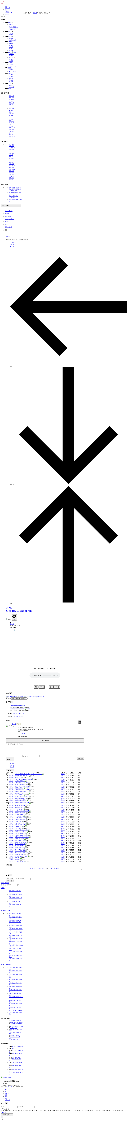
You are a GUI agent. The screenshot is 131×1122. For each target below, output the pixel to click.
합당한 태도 (18, 821)
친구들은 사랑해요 (20, 835)
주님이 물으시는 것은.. (11, 131)
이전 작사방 (12, 71)
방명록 (11, 81)
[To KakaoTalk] (40, 696)
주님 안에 (17, 859)
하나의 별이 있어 (19, 847)
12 (18, 1035)
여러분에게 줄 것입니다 (21, 775)
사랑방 (10, 73)
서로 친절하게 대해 (20, 823)
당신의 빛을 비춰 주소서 (12, 110)
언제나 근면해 (19, 795)
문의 (6, 1096)
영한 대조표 (12, 26)
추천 (36, 687)
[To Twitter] (15, 696)
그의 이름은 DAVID (20, 798)
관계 (13, 1048)
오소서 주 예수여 (19, 838)
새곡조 (11, 45)
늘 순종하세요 (19, 807)
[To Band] (26, 696)
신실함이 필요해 (19, 781)
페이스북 (7, 8)
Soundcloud (8, 12)
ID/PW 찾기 (4, 1112)
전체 (12, 242)
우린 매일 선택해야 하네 (19, 611)
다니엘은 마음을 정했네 (21, 796)
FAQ (6, 1095)
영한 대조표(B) (13, 28)
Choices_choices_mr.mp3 (17, 709)
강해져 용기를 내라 (20, 818)
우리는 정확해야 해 (20, 784)
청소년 (12, 246)
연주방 (11, 35)
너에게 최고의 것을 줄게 (15, 920)
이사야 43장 (15, 1057)
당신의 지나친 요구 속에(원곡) (12, 163)
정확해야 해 (18, 826)
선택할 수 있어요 (17, 716)
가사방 (11, 50)
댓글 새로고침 (45, 740)
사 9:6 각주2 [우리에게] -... (16, 1010)
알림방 (11, 59)
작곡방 (10, 62)
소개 (6, 1089)
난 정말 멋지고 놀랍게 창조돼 (23, 779)
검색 (9, 865)
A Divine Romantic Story (16, 1026)
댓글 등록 (80, 758)
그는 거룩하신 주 (19, 840)
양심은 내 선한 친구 (18, 713)
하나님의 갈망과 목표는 (21, 856)
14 (9, 1074)
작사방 (10, 68)
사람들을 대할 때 (19, 825)
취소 (8, 881)
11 (51, 868)
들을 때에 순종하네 (20, 812)
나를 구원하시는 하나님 (21, 837)
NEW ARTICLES (5, 910)
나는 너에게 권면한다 (15, 187)
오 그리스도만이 (19, 861)
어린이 (11, 48)
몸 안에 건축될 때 (17, 1046)
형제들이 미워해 (19, 814)
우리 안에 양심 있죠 (20, 831)
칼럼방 (10, 52)
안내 (6, 1091)
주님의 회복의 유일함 (15, 189)
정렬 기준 (9, 770)
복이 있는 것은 (19, 816)
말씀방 (11, 55)
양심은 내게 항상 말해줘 (21, 811)
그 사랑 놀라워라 (19, 849)
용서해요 (17, 777)
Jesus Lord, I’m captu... (16, 1022)
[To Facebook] (9, 696)
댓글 (23, 733)
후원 (6, 1098)
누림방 (11, 76)
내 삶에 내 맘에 (13, 190)
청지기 (11, 61)
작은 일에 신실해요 (20, 819)
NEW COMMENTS (6, 964)
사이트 (10, 83)
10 (49, 868)
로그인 (35, 13)
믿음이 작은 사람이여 (21, 842)
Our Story (17, 857)
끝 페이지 (56, 868)
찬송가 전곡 (12, 40)
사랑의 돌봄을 (19, 788)
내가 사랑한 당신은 (18, 1072)
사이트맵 (7, 1100)
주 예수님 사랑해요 (20, 845)
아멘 (10, 978)
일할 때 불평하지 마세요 (21, 789)
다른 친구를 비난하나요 (21, 791)
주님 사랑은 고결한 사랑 (21, 852)
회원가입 (7, 883)
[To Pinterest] (21, 696)
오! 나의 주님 (13, 1035)
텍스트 (8, 759)
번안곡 (11, 47)
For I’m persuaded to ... (16, 1020)
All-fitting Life (13, 1028)
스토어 (7, 14)
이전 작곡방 (12, 66)
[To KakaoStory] (33, 696)
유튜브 (7, 11)
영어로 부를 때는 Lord (21, 830)
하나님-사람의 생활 (20, 851)
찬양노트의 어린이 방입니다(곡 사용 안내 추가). (28, 774)
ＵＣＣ (11, 78)
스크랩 (57, 687)
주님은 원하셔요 (13, 196)
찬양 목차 (12, 29)
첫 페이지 (33, 868)
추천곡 (7, 6)
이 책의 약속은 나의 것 (21, 782)
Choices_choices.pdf (16, 705)
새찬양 (10, 41)
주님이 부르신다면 (20, 844)
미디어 (11, 87)
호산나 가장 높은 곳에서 (21, 786)
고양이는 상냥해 (19, 833)
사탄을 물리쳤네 (19, 854)
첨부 (14, 619)
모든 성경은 (18, 828)
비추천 (42, 687)
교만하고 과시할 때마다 (21, 793)
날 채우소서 (12, 197)
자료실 (11, 80)
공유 (51, 687)
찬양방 (10, 31)
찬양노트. (10, 1087)
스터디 (11, 57)
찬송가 (10, 36)
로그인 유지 (6, 1109)
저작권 (7, 1093)
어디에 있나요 (19, 809)
